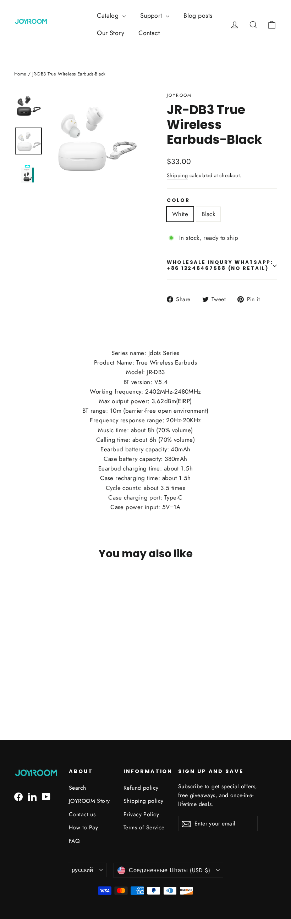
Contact (149, 33)
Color (178, 200)
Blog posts (197, 15)
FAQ (74, 841)
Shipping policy (143, 801)
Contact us (82, 814)
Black (208, 214)
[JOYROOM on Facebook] (18, 796)
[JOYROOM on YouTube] (46, 796)
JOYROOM (179, 95)
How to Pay (83, 827)
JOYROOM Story (89, 801)
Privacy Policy (141, 814)
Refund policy (141, 788)
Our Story (110, 33)
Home (20, 74)
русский (82, 870)
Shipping (177, 175)
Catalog (108, 15)
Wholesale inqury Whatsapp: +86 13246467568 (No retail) (220, 265)
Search (77, 788)
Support (152, 15)
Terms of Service (144, 827)
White (180, 214)
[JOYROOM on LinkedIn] (32, 796)
